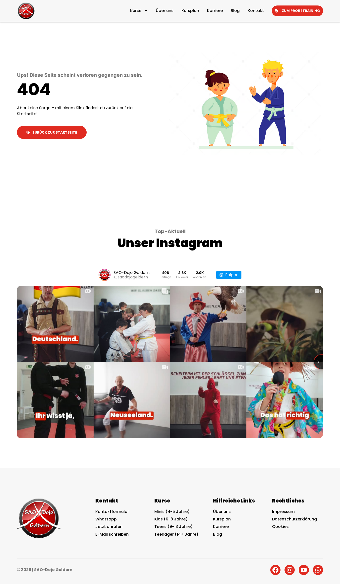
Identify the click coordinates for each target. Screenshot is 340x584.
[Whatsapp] (318, 570)
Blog (235, 10)
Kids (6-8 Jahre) (171, 519)
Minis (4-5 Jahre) (172, 511)
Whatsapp (106, 519)
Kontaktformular (112, 511)
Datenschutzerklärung (294, 519)
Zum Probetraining (301, 10)
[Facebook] (275, 570)
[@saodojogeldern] (105, 275)
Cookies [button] (280, 526)
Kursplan (190, 10)
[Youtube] (304, 570)
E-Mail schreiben (112, 534)
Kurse (135, 10)
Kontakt (256, 10)
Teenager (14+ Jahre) (176, 534)
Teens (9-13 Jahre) (173, 526)
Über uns (164, 10)
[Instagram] (289, 570)
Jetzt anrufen (108, 526)
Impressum (283, 511)
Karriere (215, 10)
